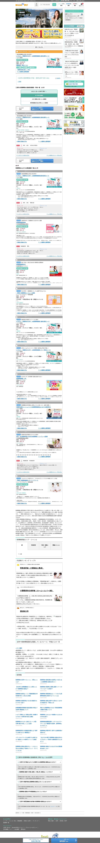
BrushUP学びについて (18, 827)
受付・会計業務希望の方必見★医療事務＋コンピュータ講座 (32, 436)
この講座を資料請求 (23, 71)
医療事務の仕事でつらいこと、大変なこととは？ (27, 680)
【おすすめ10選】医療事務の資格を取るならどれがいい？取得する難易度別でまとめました (51, 739)
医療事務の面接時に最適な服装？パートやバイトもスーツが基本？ (51, 687)
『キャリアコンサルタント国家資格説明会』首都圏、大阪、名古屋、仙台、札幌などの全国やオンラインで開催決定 (74, 43)
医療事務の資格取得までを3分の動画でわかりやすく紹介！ (26, 701)
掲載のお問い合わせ (80, 0)
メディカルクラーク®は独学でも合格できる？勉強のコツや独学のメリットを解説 (26, 738)
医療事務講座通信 (21, 222)
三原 (21, 554)
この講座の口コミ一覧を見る (55, 155)
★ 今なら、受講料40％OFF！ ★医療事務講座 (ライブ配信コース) (33, 350)
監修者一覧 (6, 822)
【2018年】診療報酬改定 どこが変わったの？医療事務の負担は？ (26, 687)
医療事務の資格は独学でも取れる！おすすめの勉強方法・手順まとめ (51, 701)
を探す (68, 4)
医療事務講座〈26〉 (21, 378)
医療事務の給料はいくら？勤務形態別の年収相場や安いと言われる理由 (27, 694)
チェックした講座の (38, 108)
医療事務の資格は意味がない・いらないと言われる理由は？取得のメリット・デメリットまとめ (27, 748)
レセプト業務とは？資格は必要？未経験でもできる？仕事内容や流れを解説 (27, 715)
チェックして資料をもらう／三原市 (27, 113)
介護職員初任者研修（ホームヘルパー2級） (37, 591)
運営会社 (23, 829)
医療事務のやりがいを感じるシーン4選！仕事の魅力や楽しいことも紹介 (26, 722)
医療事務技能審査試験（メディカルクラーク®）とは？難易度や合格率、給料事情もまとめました (51, 723)
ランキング (35, 820)
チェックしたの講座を (64, 840)
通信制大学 (24, 611)
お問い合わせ (6, 827)
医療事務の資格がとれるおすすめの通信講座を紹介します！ (51, 747)
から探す (61, 4)
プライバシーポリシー (31, 827)
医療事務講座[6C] (21, 264)
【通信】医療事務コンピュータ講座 (25, 293)
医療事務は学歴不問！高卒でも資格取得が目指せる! (51, 731)
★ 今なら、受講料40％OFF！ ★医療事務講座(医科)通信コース (32, 175)
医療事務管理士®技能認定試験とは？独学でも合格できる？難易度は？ (26, 731)
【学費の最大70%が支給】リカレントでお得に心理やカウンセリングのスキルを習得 (72, 54)
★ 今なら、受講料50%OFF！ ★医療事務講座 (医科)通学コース (32, 56)
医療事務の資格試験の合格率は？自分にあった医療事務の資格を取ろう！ (51, 680)
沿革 (57, 820)
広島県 (58, 78)
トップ (5, 820)
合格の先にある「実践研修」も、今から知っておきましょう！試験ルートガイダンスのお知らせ (72, 33)
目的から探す (27, 820)
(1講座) (39, 95)
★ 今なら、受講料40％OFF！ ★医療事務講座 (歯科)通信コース (32, 321)
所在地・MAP (63, 820)
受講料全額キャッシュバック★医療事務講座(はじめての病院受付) (33, 407)
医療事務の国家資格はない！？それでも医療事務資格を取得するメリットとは (51, 694)
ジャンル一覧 (12, 820)
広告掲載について (8, 829)
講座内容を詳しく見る (24, 69)
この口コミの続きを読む (23, 155)
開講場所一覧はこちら (22, 65)
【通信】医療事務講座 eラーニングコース (27, 480)
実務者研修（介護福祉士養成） (32, 568)
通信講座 (19, 820)
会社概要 (16, 829)
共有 (36, 5)
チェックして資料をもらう (25, 171)
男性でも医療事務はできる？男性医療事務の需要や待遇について (51, 708)
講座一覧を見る (39, 47)
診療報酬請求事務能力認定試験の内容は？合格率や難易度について (27, 708)
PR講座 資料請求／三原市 (25, 51)
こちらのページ (53, 806)
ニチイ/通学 (19, 648)
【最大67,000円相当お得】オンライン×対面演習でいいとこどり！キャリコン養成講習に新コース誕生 (72, 65)
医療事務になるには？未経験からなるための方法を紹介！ (51, 715)
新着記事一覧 (80, 26)
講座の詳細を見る (22, 141)
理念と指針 (51, 820)
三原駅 (19, 81)
